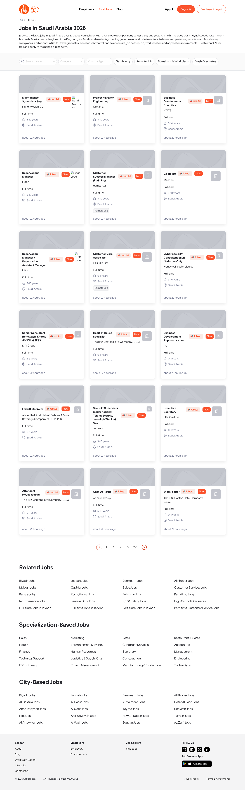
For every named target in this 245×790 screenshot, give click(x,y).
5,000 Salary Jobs (134, 601)
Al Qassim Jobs (29, 702)
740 (135, 547)
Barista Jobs (27, 594)
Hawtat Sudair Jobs (135, 716)
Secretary (129, 651)
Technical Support (31, 658)
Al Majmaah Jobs (133, 702)
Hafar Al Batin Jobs (186, 702)
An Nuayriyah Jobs (83, 716)
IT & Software (28, 665)
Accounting (182, 645)
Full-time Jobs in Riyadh (35, 608)
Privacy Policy (191, 779)
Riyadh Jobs (27, 580)
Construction (131, 658)
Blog (119, 9)
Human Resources (83, 651)
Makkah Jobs (27, 587)
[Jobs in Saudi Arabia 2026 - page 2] (144, 547)
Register (186, 9)
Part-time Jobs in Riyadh (138, 608)
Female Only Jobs (83, 601)
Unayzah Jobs (183, 709)
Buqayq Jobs (131, 722)
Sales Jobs (129, 587)
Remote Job (144, 61)
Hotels (23, 645)
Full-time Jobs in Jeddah (87, 608)
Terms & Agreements (218, 779)
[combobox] (41, 61)
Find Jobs (105, 9)
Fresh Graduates (205, 61)
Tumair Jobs (182, 716)
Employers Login (211, 9)
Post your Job (78, 754)
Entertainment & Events (87, 645)
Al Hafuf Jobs (80, 702)
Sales (23, 638)
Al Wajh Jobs (79, 722)
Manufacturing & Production (141, 665)
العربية (169, 9)
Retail (126, 638)
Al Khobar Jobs (184, 580)
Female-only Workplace (173, 61)
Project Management (85, 665)
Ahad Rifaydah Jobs (32, 709)
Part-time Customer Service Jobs (196, 608)
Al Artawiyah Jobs (31, 722)
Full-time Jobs (132, 594)
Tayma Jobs (130, 709)
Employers (87, 9)
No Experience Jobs (32, 601)
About (18, 749)
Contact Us (21, 771)
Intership (20, 765)
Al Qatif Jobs (79, 709)
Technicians (182, 665)
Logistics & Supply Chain (87, 658)
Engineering (182, 658)
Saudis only (123, 61)
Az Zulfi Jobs (182, 722)
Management (183, 651)
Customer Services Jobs (190, 587)
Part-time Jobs (184, 594)
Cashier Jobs (79, 587)
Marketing (77, 638)
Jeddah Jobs (79, 580)
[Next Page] (144, 547)
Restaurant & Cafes (187, 638)
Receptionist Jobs (83, 594)
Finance (24, 651)
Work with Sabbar (25, 760)
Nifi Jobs (25, 716)
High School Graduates (190, 601)
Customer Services (135, 645)
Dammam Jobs (132, 580)
